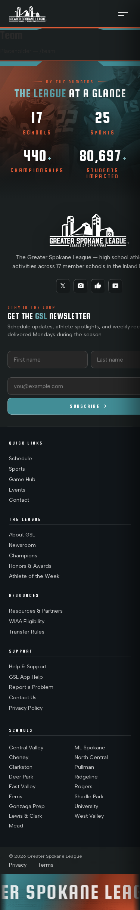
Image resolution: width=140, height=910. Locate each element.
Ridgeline (86, 777)
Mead (16, 826)
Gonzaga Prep (27, 806)
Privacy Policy (26, 708)
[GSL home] (28, 13)
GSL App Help (26, 677)
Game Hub (22, 479)
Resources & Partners (36, 611)
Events (17, 490)
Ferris (15, 796)
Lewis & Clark (25, 816)
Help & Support (28, 666)
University (86, 806)
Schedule (20, 458)
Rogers (84, 786)
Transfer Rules (26, 632)
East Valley (22, 786)
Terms (45, 865)
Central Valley (26, 748)
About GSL (22, 535)
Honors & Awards (30, 566)
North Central (91, 757)
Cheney (18, 757)
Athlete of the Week (34, 576)
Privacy (18, 865)
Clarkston (20, 767)
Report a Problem (31, 687)
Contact (19, 500)
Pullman (84, 767)
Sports (17, 469)
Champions (23, 555)
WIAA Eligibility (26, 621)
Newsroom (22, 545)
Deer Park (21, 777)
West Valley (89, 816)
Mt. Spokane (90, 748)
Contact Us (23, 697)
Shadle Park (89, 796)
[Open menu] (123, 14)
